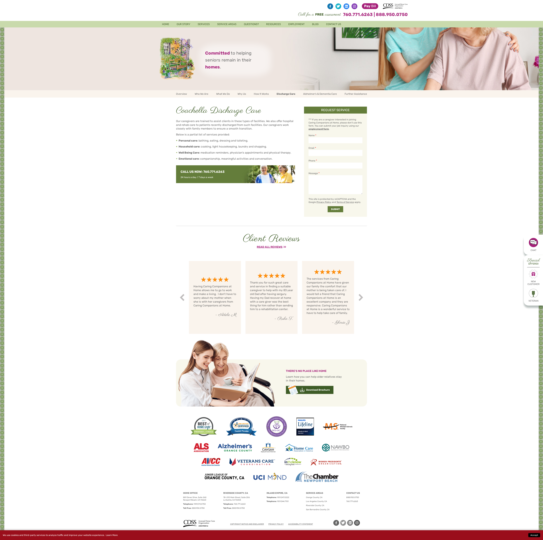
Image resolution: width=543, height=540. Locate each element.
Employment (296, 24)
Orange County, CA (314, 497)
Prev (183, 297)
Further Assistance (356, 93)
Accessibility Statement (300, 524)
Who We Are (201, 93)
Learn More (112, 535)
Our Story (183, 24)
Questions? (251, 24)
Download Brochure (318, 389)
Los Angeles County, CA (316, 501)
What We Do (223, 93)
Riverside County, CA (315, 505)
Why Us (242, 93)
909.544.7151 (283, 501)
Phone (312, 160)
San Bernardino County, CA (317, 509)
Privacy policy (276, 524)
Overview (181, 93)
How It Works (261, 93)
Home (165, 24)
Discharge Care (286, 93)
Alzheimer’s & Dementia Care (320, 93)
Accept (534, 535)
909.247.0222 (283, 497)
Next (361, 297)
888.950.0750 (392, 14)
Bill (370, 6)
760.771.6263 (358, 14)
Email (311, 148)
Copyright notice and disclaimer (247, 524)
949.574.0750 (200, 504)
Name (312, 135)
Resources (273, 24)
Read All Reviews (270, 247)
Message (313, 173)
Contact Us (333, 24)
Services (204, 24)
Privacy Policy (323, 202)
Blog (315, 24)
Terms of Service (345, 202)
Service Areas (226, 24)
